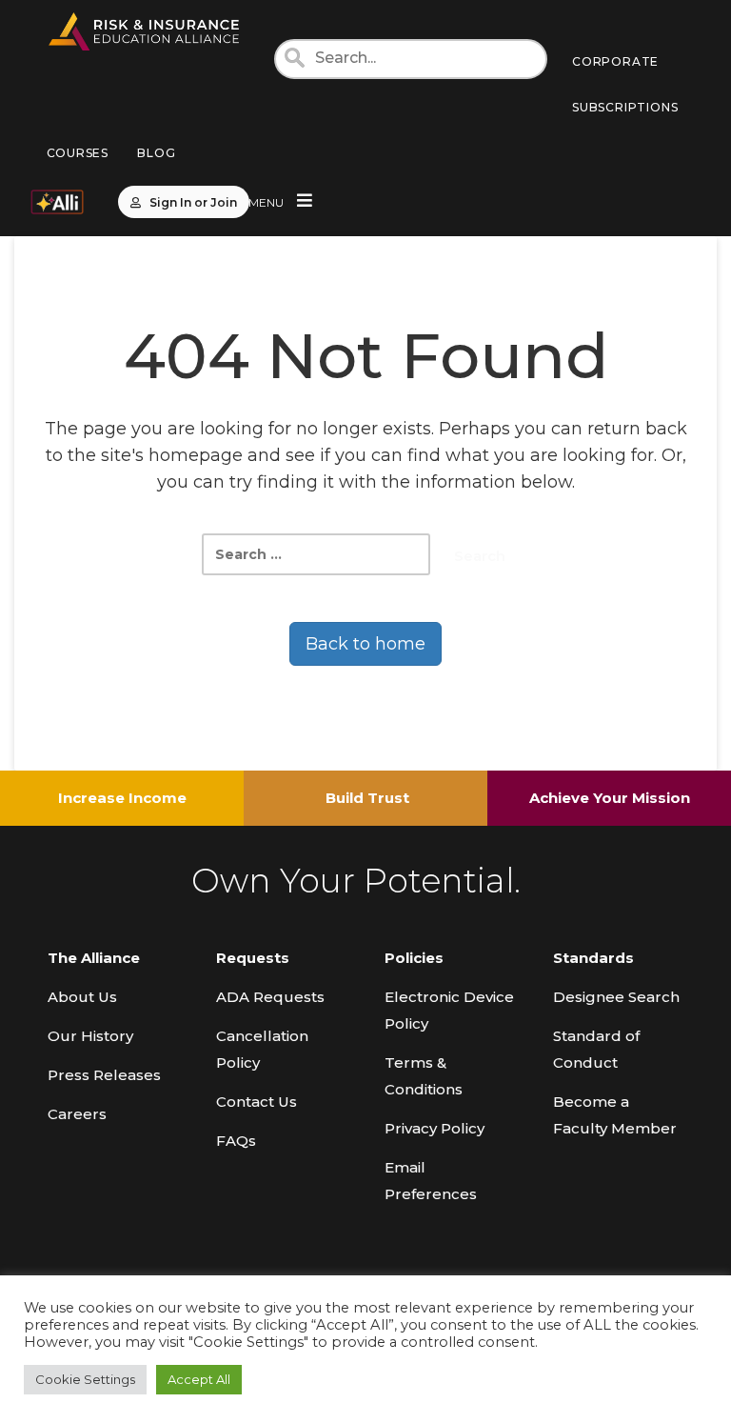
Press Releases (104, 1075)
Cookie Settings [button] (85, 1379)
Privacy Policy (434, 1128)
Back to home (365, 643)
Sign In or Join (193, 202)
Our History (90, 1036)
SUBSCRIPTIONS (625, 107)
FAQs (236, 1141)
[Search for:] (316, 554)
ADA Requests (270, 997)
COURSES (78, 153)
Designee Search (616, 997)
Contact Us (256, 1101)
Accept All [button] (199, 1379)
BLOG (156, 153)
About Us (82, 997)
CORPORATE (615, 61)
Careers (77, 1114)
